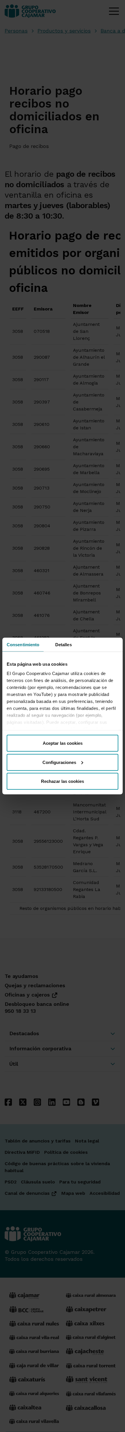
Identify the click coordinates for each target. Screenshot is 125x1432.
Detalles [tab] (63, 644)
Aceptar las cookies (63, 743)
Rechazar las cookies (62, 781)
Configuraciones (59, 762)
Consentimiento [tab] (23, 644)
